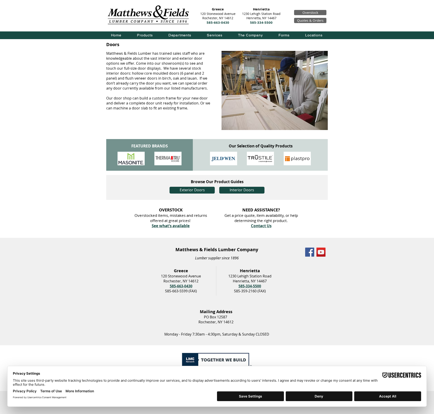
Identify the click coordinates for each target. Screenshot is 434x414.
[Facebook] (309, 252)
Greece (218, 9)
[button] (145, 35)
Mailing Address (216, 312)
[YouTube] (321, 252)
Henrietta (261, 9)
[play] (317, 54)
